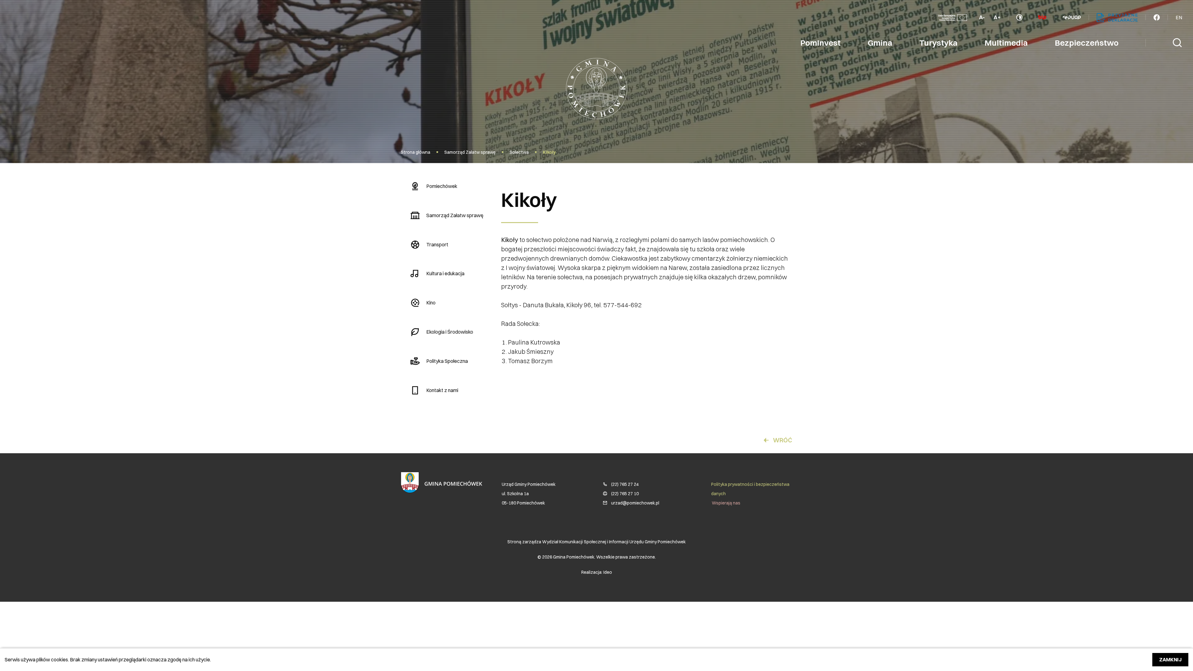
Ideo (607, 572)
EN (1179, 17)
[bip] (1042, 17)
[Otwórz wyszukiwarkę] (1177, 43)
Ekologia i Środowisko (449, 332)
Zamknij (1170, 659)
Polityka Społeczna (447, 361)
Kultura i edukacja (445, 273)
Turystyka (938, 43)
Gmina (880, 43)
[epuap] (1071, 17)
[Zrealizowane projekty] (952, 17)
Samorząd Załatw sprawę (454, 215)
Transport (437, 244)
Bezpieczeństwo (1086, 43)
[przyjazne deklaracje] (1117, 17)
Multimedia (1006, 43)
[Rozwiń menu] (1157, 17)
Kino (431, 302)
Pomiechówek (441, 186)
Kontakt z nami (442, 390)
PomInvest (820, 43)
